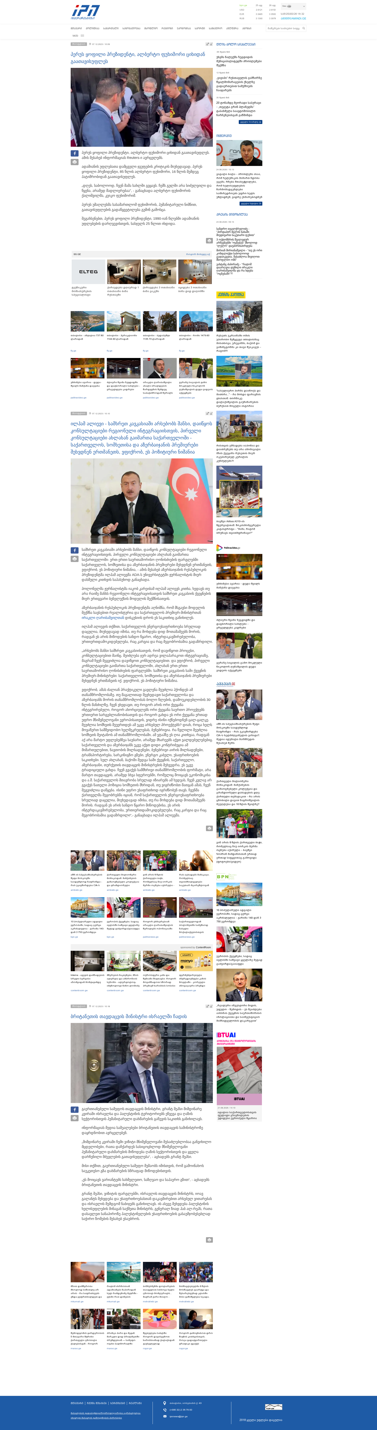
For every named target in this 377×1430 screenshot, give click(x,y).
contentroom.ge (79, 990)
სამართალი (111, 28)
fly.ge (73, 350)
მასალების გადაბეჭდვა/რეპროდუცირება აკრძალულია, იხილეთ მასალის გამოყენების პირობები (106, 1415)
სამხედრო (215, 28)
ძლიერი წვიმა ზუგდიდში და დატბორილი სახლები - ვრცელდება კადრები (123, 386)
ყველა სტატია (249, 203)
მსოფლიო (151, 28)
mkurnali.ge (77, 1301)
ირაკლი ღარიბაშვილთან (103, 618)
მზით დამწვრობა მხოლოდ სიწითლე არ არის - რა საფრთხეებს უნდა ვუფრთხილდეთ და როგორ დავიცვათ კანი (86, 1293)
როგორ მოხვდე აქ (198, 254)
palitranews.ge (150, 936)
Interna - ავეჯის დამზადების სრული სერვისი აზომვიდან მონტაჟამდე (87, 979)
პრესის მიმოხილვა (232, 214)
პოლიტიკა (92, 28)
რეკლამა (135, 1403)
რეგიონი (167, 28)
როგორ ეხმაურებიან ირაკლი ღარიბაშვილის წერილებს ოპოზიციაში (158, 925)
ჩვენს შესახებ (97, 1403)
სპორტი (200, 28)
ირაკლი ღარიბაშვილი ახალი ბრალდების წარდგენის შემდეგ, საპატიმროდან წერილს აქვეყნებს (158, 389)
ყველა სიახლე (249, 121)
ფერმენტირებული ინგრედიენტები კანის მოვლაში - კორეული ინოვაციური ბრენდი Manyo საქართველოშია (193, 982)
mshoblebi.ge (150, 1301)
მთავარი (76, 28)
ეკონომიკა (184, 28)
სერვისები (117, 1403)
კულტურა (232, 28)
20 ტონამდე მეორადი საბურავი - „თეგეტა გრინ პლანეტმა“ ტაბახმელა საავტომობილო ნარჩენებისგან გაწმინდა (238, 109)
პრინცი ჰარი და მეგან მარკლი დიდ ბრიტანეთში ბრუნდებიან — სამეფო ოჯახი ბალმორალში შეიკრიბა (123, 1340)
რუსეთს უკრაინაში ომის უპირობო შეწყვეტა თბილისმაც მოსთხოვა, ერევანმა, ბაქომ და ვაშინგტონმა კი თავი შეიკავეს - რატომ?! (238, 343)
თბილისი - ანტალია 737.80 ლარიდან (87, 337)
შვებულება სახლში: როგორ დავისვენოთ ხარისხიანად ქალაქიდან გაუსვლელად (159, 1338)
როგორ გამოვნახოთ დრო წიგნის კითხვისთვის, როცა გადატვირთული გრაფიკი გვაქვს (196, 1338)
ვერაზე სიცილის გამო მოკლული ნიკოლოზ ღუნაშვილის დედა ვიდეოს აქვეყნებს (196, 387)
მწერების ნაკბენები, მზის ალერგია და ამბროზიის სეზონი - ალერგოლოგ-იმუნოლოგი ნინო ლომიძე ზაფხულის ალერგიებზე (123, 982)
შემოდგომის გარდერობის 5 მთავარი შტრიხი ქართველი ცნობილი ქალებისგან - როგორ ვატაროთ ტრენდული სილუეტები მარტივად (87, 1342)
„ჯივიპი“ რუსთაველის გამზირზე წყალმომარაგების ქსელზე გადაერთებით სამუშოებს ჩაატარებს (239, 84)
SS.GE (77, 254)
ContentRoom (203, 947)
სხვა (75, 35)
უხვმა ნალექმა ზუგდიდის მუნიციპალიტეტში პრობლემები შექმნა (239, 61)
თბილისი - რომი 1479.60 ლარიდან (194, 337)
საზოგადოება (131, 28)
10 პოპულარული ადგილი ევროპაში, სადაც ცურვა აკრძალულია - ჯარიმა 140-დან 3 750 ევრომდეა (87, 927)
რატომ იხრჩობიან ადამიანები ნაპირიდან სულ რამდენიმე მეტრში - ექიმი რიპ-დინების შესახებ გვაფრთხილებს (122, 1293)
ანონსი (246, 28)
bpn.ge (243, 5)
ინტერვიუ (224, 136)
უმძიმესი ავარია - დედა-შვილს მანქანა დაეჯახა (86, 384)
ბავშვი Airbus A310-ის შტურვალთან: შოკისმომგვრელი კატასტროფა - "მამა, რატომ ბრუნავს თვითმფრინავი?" (238, 527)
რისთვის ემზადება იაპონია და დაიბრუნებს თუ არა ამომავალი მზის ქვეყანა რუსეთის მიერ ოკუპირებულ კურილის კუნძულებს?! (238, 453)
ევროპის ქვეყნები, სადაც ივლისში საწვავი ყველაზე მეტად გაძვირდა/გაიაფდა (123, 925)
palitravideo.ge (78, 397)
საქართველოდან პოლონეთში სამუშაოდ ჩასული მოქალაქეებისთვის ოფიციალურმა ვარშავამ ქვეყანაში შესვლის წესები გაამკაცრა (195, 932)
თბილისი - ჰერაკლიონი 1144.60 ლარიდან (122, 337)
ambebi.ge (76, 890)
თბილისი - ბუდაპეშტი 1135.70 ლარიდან (156, 337)
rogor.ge (147, 1348)
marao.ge (76, 1348)
